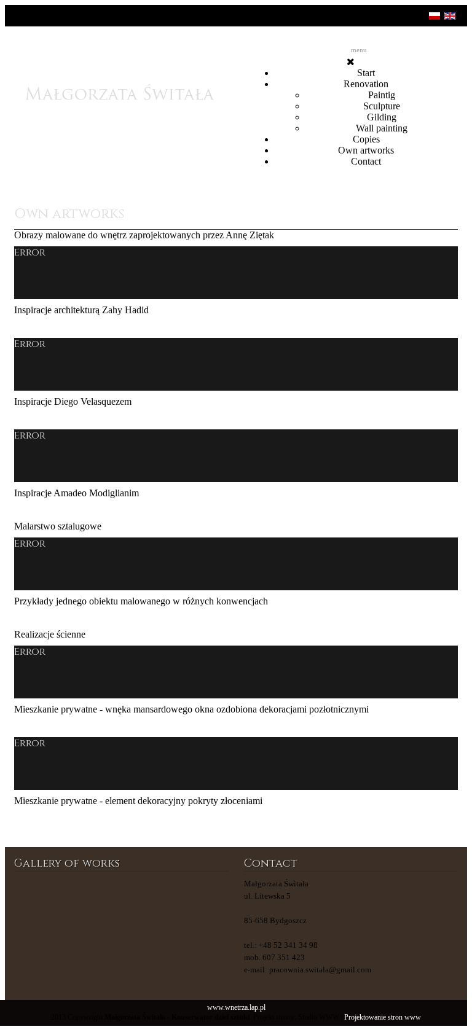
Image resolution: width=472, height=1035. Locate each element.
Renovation (366, 84)
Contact (366, 161)
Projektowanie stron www (382, 1017)
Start (366, 73)
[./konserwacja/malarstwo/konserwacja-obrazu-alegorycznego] (38, 902)
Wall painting (381, 128)
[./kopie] (148, 902)
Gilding (381, 117)
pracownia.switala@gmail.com (320, 969)
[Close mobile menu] (351, 62)
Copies (366, 139)
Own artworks (366, 150)
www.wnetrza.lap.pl (236, 1008)
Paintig (381, 95)
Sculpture (381, 106)
